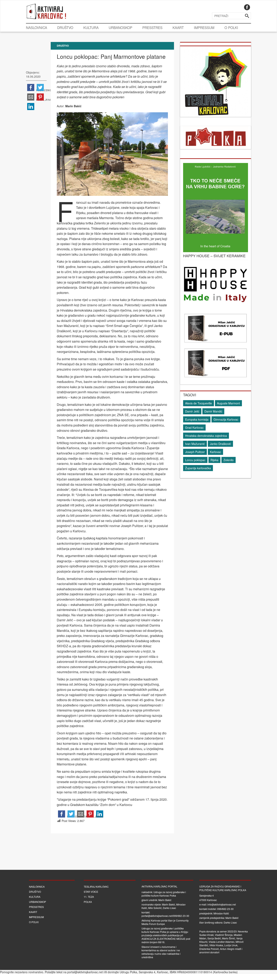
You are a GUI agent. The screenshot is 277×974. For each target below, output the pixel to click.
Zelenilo (228, 460)
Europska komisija (196, 419)
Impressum (204, 27)
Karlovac (215, 452)
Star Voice (91, 891)
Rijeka (214, 460)
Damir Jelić (192, 411)
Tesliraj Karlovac (96, 886)
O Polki (231, 27)
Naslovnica (36, 27)
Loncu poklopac (195, 460)
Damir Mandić (213, 411)
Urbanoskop (120, 27)
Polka (88, 901)
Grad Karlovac (194, 427)
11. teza (89, 896)
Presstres (152, 27)
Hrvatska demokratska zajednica (206, 436)
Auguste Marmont (228, 403)
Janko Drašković (220, 444)
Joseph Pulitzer (195, 452)
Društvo (65, 27)
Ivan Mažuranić (195, 444)
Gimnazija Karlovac (226, 419)
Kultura (91, 27)
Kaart (178, 27)
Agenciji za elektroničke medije (163, 938)
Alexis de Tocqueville (198, 403)
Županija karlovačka (198, 468)
